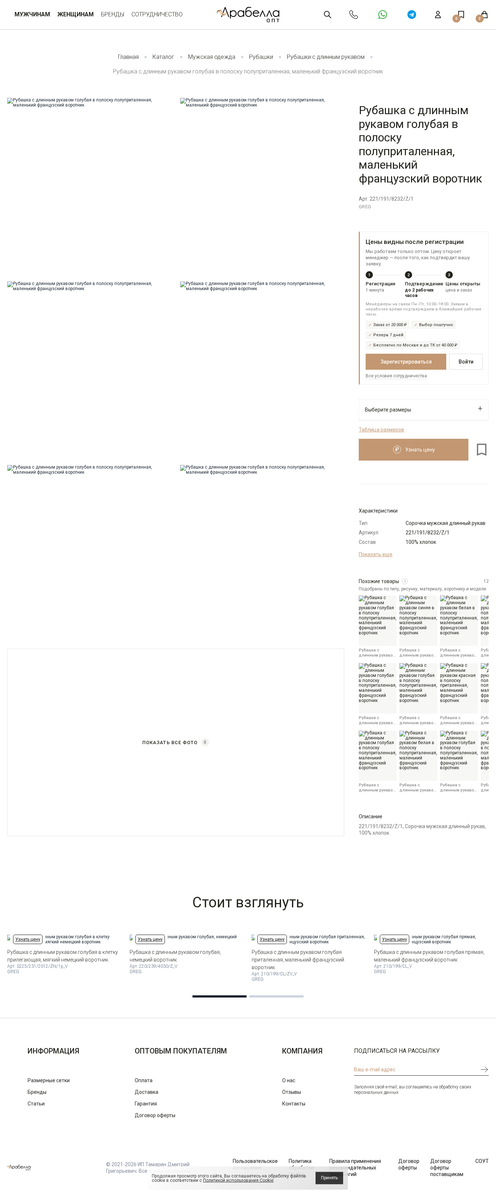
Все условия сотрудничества (396, 375)
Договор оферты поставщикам (446, 1167)
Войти (466, 362)
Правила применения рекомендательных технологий (355, 1167)
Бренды (112, 14)
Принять (329, 1177)
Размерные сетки (49, 1080)
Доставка (146, 1092)
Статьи (36, 1104)
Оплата (144, 1080)
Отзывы (291, 1092)
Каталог (163, 56)
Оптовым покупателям (181, 1051)
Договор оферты (155, 1115)
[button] (219, 996)
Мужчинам (32, 14)
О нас (288, 1080)
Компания (302, 1051)
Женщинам (75, 14)
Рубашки (261, 56)
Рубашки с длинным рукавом (326, 56)
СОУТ (482, 1161)
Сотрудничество (157, 14)
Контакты (293, 1104)
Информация (53, 1051)
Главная (128, 56)
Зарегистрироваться (406, 362)
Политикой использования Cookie (238, 1180)
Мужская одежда (211, 56)
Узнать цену (27, 939)
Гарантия (146, 1104)
